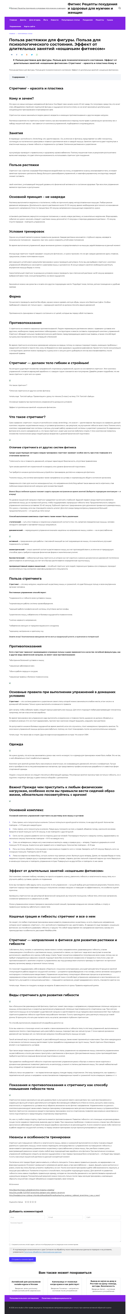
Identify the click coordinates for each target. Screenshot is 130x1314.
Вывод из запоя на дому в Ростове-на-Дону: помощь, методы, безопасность (103, 1283)
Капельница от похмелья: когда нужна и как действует (64, 1283)
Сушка (110, 20)
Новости (54, 20)
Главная (13, 20)
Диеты (23, 20)
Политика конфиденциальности (56, 1298)
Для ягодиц (34, 20)
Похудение (88, 20)
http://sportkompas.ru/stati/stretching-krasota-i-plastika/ (31, 1190)
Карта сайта (29, 26)
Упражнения (15, 26)
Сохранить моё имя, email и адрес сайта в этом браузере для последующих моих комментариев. (44, 1244)
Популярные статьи (71, 20)
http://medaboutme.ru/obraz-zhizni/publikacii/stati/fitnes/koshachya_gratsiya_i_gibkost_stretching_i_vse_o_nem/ (54, 1195)
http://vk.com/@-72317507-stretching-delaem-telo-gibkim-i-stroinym (37, 1193)
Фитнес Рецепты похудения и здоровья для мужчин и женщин (92, 8)
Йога (45, 20)
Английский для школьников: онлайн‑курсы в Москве (26, 1283)
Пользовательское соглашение (24, 1298)
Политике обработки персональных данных (43, 1252)
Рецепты (100, 20)
